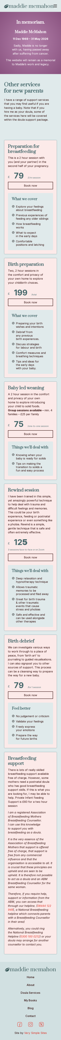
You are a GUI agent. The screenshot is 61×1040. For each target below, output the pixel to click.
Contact (30, 1016)
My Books (30, 1000)
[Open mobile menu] (55, 6)
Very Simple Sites (35, 1033)
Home (30, 977)
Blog (31, 1008)
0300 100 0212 (30, 936)
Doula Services (30, 992)
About (30, 985)
